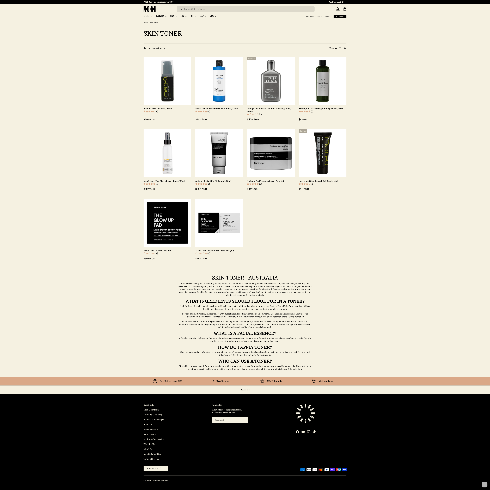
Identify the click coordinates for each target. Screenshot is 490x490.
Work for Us (149, 444)
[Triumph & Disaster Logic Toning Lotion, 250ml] (323, 81)
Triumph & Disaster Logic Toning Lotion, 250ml (321, 108)
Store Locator (150, 434)
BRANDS (146, 16)
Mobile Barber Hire (152, 454)
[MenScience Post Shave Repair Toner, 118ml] (167, 153)
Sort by (147, 48)
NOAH (151, 480)
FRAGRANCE (160, 16)
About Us (148, 424)
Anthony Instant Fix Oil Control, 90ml (213, 181)
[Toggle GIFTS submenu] (215, 16)
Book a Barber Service (154, 439)
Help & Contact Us (152, 410)
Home (146, 22)
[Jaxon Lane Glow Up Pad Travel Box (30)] (219, 223)
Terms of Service (151, 459)
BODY (202, 16)
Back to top (245, 390)
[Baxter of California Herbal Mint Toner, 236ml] (219, 81)
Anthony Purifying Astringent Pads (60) (265, 181)
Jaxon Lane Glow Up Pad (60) (157, 251)
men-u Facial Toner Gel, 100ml (158, 108)
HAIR (191, 16)
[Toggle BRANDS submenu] (151, 16)
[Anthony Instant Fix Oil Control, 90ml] (219, 153)
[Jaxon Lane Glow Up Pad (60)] (167, 223)
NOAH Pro (148, 449)
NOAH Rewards (151, 429)
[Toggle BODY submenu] (205, 16)
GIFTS (212, 16)
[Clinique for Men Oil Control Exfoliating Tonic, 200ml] (271, 81)
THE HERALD (309, 16)
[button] (345, 9)
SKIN (182, 16)
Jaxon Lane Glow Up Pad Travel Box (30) (214, 251)
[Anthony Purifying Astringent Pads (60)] (271, 153)
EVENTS (319, 16)
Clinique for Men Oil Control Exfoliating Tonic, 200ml (269, 110)
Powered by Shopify (161, 480)
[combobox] (246, 9)
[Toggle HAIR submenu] (195, 16)
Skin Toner (154, 22)
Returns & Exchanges (154, 420)
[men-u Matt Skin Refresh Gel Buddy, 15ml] (323, 153)
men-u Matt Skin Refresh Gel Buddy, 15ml (318, 181)
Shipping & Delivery (153, 415)
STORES (327, 16)
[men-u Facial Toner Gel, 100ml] (167, 81)
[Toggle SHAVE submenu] (176, 16)
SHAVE (172, 16)
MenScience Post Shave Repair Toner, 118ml (164, 181)
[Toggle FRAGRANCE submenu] (165, 16)
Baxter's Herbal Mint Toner (282, 306)
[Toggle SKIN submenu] (185, 16)
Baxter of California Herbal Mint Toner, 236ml (216, 108)
